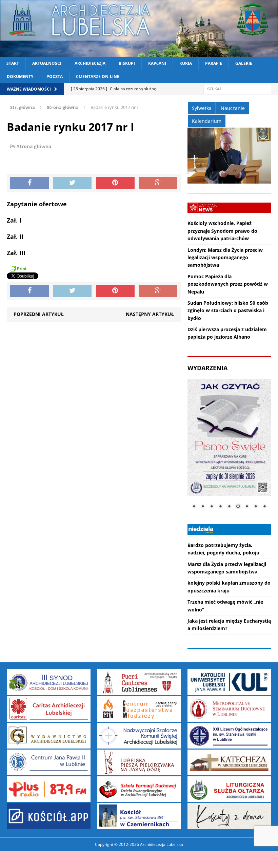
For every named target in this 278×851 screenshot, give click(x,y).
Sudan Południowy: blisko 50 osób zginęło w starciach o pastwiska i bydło (227, 310)
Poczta (54, 76)
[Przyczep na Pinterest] (115, 183)
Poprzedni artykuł (39, 314)
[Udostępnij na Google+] (158, 183)
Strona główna (34, 146)
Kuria (185, 63)
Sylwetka (202, 108)
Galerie (243, 63)
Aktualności (46, 63)
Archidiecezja (90, 63)
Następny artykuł (150, 314)
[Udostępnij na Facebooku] (29, 183)
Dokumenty (20, 76)
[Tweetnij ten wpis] (72, 183)
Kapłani (157, 63)
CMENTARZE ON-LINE (97, 76)
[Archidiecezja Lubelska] (139, 28)
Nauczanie (233, 108)
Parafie (213, 63)
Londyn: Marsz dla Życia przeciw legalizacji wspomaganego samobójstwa (225, 257)
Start (12, 63)
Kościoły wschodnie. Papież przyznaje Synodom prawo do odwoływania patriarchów (222, 231)
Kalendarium (206, 121)
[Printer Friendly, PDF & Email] (18, 268)
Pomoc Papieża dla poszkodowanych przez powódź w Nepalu (227, 284)
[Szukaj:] (237, 89)
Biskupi (127, 63)
